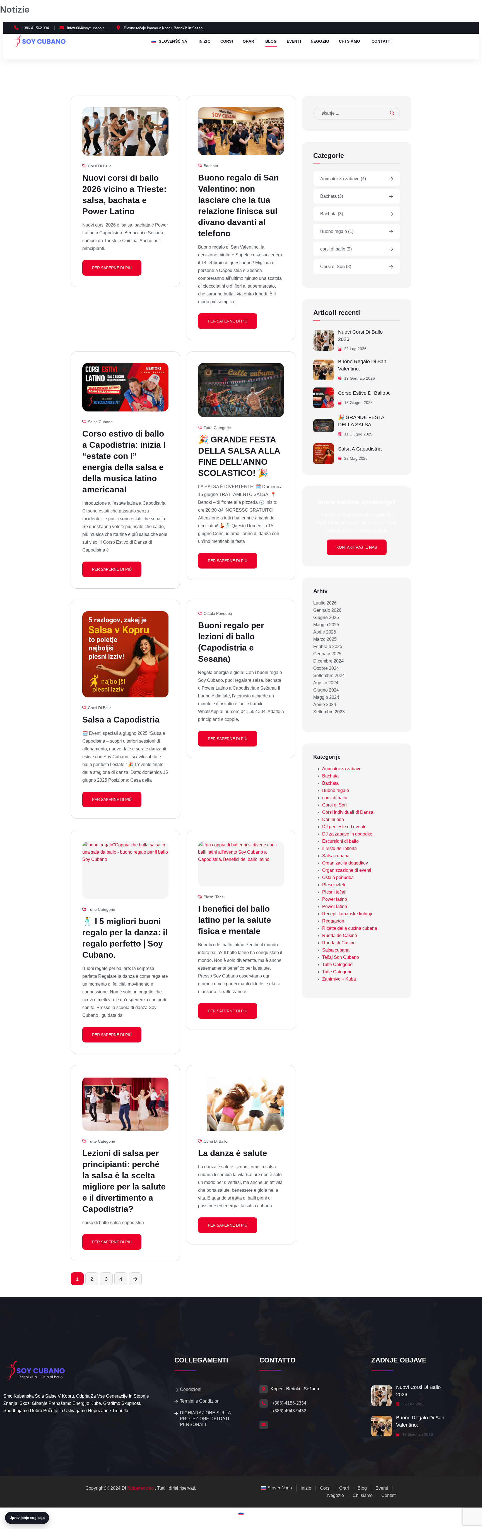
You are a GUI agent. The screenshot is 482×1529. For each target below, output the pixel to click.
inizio (205, 41)
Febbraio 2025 (327, 646)
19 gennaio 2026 (359, 378)
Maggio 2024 (326, 697)
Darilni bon (333, 819)
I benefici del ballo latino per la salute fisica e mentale (234, 920)
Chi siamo (349, 41)
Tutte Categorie (217, 427)
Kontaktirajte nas (356, 547)
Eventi (294, 41)
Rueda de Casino (339, 935)
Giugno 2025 (326, 617)
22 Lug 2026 (355, 348)
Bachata (211, 165)
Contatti (382, 41)
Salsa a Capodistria (121, 719)
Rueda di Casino (339, 942)
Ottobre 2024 (326, 668)
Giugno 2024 (326, 690)
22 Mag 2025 (355, 458)
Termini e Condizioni (200, 1401)
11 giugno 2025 (357, 434)
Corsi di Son (335, 266)
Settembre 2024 (329, 675)
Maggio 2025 (326, 624)
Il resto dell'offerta (339, 848)
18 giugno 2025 (358, 402)
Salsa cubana (100, 422)
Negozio (320, 41)
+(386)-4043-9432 (288, 1410)
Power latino (334, 899)
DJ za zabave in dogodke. (347, 834)
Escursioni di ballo (340, 841)
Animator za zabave (343, 178)
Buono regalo (336, 231)
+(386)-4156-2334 (288, 1403)
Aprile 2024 (324, 704)
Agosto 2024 (325, 682)
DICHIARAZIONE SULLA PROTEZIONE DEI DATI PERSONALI (205, 1418)
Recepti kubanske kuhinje (347, 913)
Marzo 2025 (325, 639)
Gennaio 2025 (327, 653)
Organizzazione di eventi (346, 870)
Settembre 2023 (329, 711)
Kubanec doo (140, 1488)
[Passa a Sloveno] (241, 1513)
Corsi (226, 41)
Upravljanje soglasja (27, 1518)
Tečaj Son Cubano (340, 957)
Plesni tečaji (214, 897)
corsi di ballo (100, 166)
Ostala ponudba (218, 613)
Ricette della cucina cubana (349, 928)
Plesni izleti (333, 884)
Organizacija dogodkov (345, 863)
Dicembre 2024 (328, 661)
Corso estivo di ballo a (364, 393)
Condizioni (190, 1389)
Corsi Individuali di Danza (347, 812)
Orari (249, 41)
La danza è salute (232, 1153)
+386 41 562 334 (35, 28)
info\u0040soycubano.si (86, 28)
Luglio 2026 (325, 603)
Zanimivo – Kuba (339, 979)
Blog (271, 41)
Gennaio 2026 (327, 610)
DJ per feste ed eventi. (344, 826)
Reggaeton (333, 921)
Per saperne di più (112, 268)
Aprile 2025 (324, 632)
